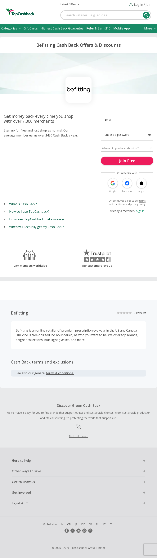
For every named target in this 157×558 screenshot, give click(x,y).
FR (90, 524)
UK (61, 524)
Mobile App (121, 28)
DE (83, 524)
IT (104, 524)
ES (111, 524)
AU (97, 524)
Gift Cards (31, 28)
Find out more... (78, 436)
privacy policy (137, 204)
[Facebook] (67, 531)
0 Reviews (140, 313)
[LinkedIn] (78, 531)
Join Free (127, 160)
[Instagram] (84, 531)
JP (76, 524)
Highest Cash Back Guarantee (62, 28)
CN (69, 524)
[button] (69, 4)
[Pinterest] (90, 531)
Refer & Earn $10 (98, 28)
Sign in (140, 211)
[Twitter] (72, 531)
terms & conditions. (60, 373)
